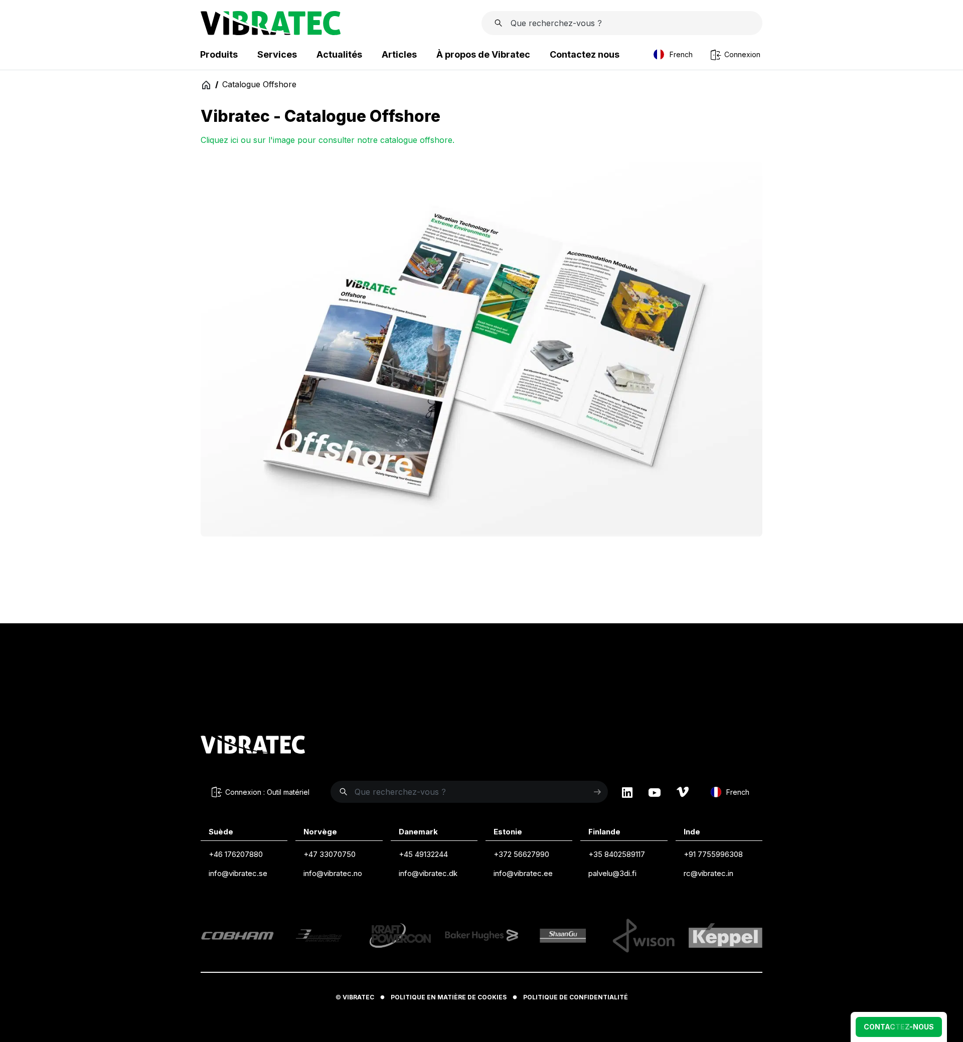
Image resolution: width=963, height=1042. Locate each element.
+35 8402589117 (616, 854)
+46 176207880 (236, 854)
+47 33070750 (329, 854)
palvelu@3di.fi (612, 873)
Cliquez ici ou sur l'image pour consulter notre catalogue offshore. (327, 140)
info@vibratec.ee (523, 873)
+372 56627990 (521, 854)
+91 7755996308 (713, 854)
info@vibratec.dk (428, 873)
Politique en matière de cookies (449, 997)
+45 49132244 (423, 854)
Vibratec (358, 997)
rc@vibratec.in (708, 873)
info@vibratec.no (332, 873)
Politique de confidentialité (575, 997)
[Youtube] (655, 792)
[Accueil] (206, 84)
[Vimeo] (683, 792)
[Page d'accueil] (271, 32)
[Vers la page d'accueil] (253, 746)
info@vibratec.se (238, 873)
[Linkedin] (627, 792)
